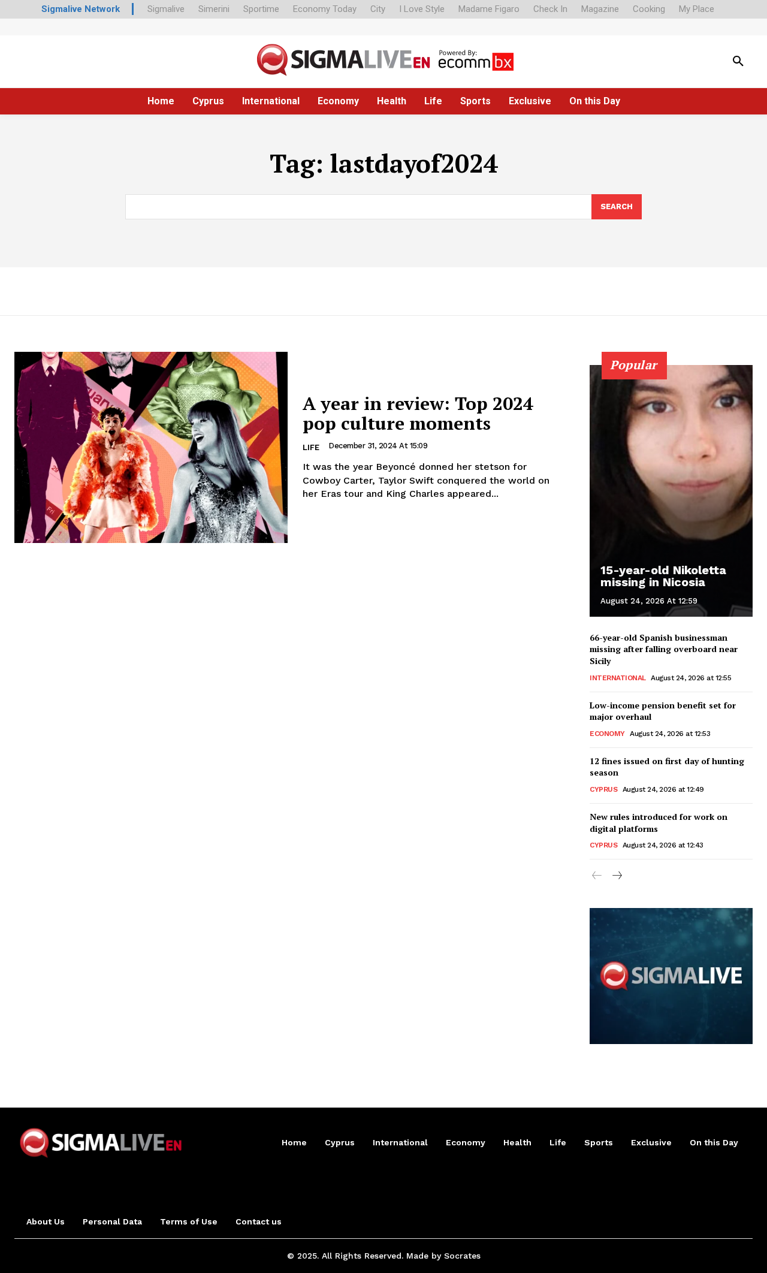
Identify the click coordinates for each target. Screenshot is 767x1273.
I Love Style (422, 9)
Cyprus (603, 789)
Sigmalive (166, 9)
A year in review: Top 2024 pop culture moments (418, 413)
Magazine (600, 9)
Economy (607, 733)
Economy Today (325, 9)
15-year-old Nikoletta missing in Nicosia (663, 576)
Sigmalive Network (80, 9)
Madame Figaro (489, 9)
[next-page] (616, 876)
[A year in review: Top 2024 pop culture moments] (151, 447)
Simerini (214, 9)
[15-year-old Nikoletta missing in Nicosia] (671, 491)
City (377, 9)
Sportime (261, 9)
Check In (550, 9)
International (618, 678)
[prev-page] (597, 876)
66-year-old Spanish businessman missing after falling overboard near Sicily (664, 649)
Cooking (649, 9)
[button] (738, 61)
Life (311, 447)
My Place (696, 9)
